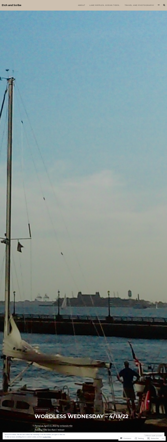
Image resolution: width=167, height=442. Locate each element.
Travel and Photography (139, 5)
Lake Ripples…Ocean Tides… (105, 5)
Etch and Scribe (11, 5)
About (81, 5)
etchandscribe (66, 426)
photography (42, 410)
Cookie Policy (47, 437)
